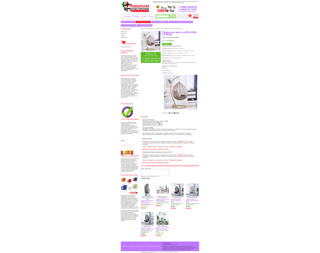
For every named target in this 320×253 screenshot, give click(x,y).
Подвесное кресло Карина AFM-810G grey (147, 228)
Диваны (165, 22)
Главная (142, 28)
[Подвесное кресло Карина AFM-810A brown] (177, 195)
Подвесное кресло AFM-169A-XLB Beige (162, 200)
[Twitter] (171, 113)
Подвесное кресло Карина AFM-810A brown (176, 201)
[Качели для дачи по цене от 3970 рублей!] (158, 8)
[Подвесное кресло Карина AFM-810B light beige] (192, 195)
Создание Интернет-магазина (147, 252)
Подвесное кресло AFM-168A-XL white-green (162, 228)
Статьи (123, 35)
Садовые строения (186, 22)
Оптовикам (135, 16)
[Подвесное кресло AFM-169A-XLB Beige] (162, 195)
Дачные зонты (156, 22)
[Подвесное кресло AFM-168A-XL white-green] (162, 224)
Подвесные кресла (159, 28)
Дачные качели (174, 22)
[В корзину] (167, 44)
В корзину (143, 208)
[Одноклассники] (173, 113)
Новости (123, 33)
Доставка (144, 16)
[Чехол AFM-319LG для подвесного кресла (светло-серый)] (147, 195)
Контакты (151, 16)
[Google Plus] (178, 113)
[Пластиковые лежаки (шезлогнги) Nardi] (164, 8)
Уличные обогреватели (128, 25)
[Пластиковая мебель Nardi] (171, 11)
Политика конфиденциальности (152, 246)
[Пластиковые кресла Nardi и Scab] (174, 8)
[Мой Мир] (174, 113)
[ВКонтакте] (169, 113)
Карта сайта (124, 37)
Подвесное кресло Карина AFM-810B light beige (192, 201)
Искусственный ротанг (143, 22)
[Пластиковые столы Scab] (169, 8)
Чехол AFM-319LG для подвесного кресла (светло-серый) (147, 202)
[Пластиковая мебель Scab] (163, 11)
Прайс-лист (124, 31)
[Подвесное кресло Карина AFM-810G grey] (147, 224)
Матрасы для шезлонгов (144, 25)
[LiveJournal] (176, 113)
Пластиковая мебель (128, 22)
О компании (127, 16)
